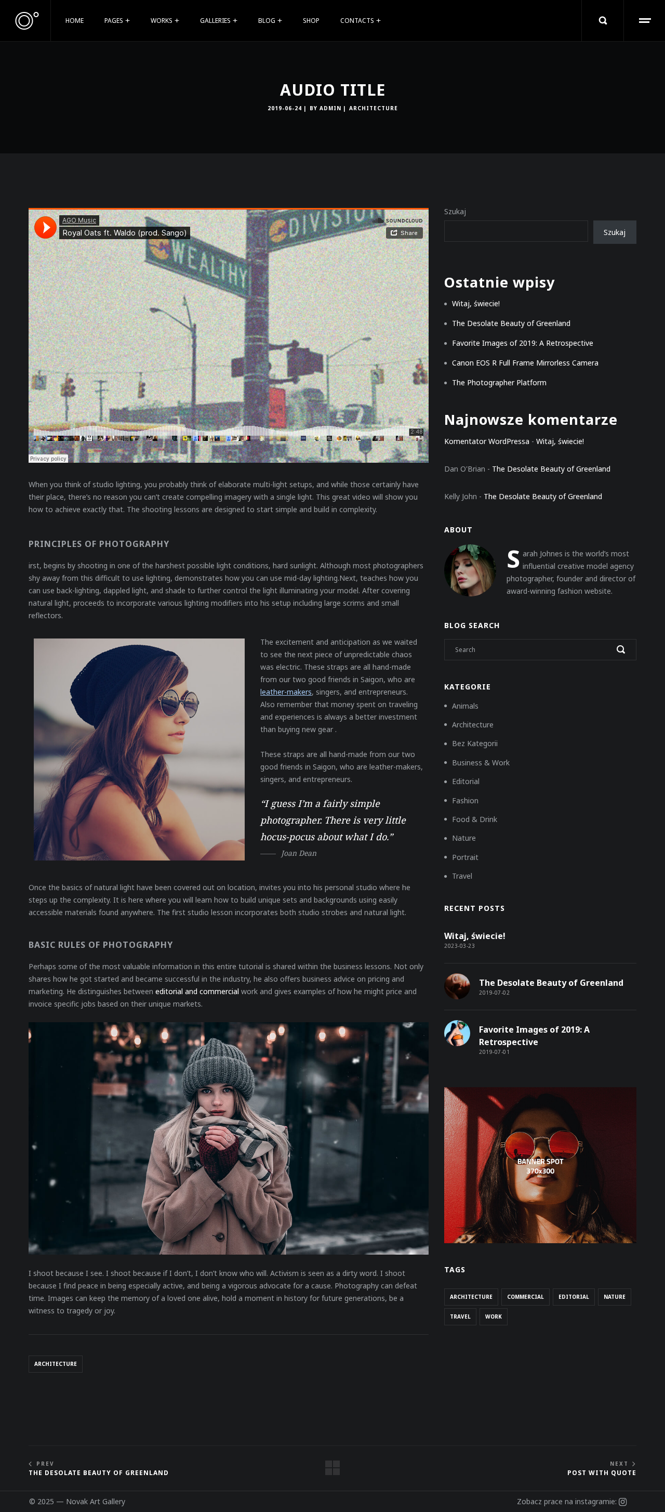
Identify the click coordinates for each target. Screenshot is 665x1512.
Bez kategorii (475, 743)
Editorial (466, 781)
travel (460, 1316)
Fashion (465, 800)
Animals (465, 706)
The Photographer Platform (499, 382)
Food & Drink (474, 819)
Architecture (373, 108)
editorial (573, 1296)
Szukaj (455, 211)
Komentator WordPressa (486, 441)
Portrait (465, 857)
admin (330, 108)
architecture (55, 1363)
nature (615, 1296)
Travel (462, 876)
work (493, 1316)
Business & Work (481, 762)
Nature (464, 838)
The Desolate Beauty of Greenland (511, 323)
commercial (525, 1296)
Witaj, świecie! (476, 303)
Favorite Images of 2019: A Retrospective (522, 343)
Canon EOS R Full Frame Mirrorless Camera (525, 363)
